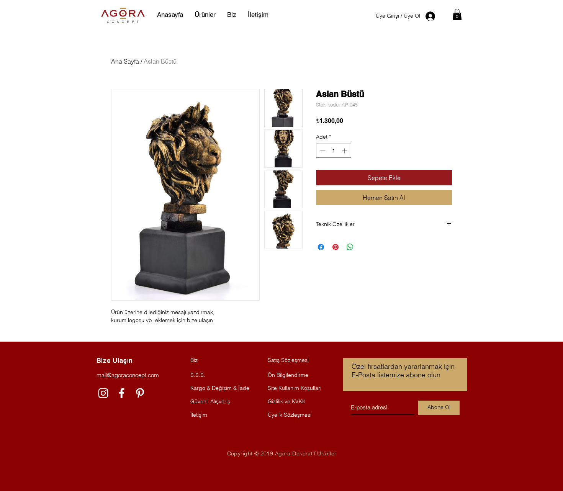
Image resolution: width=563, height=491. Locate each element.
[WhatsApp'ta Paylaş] (350, 247)
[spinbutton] (333, 150)
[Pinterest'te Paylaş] (335, 247)
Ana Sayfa (125, 61)
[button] (457, 14)
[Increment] (345, 150)
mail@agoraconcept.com (128, 375)
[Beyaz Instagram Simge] (103, 393)
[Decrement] (322, 150)
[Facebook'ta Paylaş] (321, 247)
